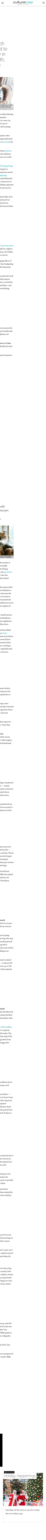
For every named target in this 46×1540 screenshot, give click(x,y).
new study (6, 142)
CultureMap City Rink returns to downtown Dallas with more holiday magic (22, 1512)
